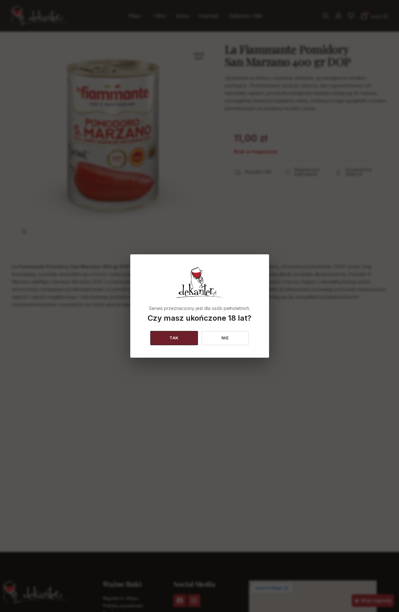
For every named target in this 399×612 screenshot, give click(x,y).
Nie (225, 337)
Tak (174, 337)
